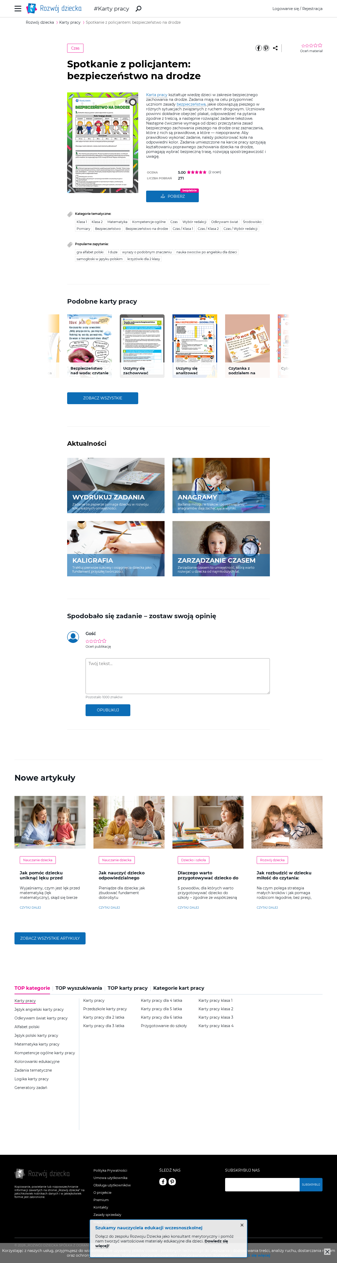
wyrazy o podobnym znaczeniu (147, 252)
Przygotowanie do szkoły (164, 1026)
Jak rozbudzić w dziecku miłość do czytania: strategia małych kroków (285, 877)
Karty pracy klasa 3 (216, 1017)
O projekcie (102, 1193)
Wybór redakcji (194, 222)
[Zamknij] (327, 1252)
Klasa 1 (82, 222)
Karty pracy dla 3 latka (103, 1026)
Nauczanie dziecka (37, 860)
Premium (101, 1200)
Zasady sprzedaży (107, 1215)
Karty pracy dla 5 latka (161, 1009)
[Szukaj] (138, 9)
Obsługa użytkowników (112, 1185)
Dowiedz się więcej (251, 1255)
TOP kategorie (32, 988)
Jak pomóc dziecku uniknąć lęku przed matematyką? (41, 877)
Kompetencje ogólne (149, 222)
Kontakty (100, 1207)
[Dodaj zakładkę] (275, 48)
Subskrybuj (311, 1184)
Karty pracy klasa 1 (215, 1000)
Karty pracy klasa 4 (216, 1026)
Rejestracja (312, 8)
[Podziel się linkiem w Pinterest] (266, 48)
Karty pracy (113, 8)
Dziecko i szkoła (193, 860)
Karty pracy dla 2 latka (103, 1017)
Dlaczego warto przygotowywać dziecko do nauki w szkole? (208, 877)
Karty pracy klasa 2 (216, 1009)
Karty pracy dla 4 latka (161, 1000)
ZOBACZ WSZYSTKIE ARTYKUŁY (50, 938)
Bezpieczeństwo (108, 229)
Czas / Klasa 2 (208, 229)
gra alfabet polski (90, 252)
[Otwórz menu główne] (18, 8)
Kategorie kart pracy (178, 988)
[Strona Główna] (55, 8)
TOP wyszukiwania (79, 988)
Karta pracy (156, 94)
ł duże (112, 252)
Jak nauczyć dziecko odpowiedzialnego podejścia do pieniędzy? (125, 877)
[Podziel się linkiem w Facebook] (258, 48)
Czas (75, 48)
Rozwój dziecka (272, 860)
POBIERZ (176, 196)
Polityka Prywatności (110, 1170)
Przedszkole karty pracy (105, 1009)
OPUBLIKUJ (108, 710)
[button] (58, 346)
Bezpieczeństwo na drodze (147, 229)
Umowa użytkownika (110, 1178)
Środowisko (252, 222)
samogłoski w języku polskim (100, 259)
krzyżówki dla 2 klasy (143, 259)
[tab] (33, 989)
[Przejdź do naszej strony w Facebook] (163, 1181)
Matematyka (117, 222)
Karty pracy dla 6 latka (161, 1017)
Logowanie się (285, 8)
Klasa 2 (97, 222)
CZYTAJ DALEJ (30, 907)
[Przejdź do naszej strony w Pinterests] (172, 1181)
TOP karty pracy (128, 988)
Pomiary (83, 229)
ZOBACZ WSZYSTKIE (102, 398)
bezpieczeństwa (191, 104)
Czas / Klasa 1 (183, 229)
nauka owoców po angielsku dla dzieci (206, 252)
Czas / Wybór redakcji (240, 229)
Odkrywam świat (224, 222)
